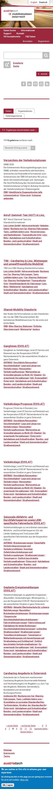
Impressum (9, 753)
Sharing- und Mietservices (18, 210)
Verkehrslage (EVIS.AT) (18, 461)
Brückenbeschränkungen (16, 613)
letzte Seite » (26, 732)
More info (24, 780)
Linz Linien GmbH (12, 225)
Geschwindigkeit (12, 365)
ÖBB (6, 192)
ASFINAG (8, 362)
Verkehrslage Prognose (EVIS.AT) (24, 403)
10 (21, 729)
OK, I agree (8, 785)
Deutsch (43, 2)
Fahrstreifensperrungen (15, 622)
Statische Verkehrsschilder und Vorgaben (12, 512)
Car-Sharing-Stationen (35, 277)
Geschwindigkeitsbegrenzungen (19, 629)
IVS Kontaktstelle (12, 36)
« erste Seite (12, 725)
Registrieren (43, 41)
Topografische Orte (31, 235)
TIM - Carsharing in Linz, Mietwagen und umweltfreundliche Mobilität (25, 262)
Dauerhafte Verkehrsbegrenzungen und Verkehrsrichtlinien (24, 546)
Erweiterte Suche (18, 64)
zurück (44, 74)
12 (30, 729)
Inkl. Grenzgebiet (38, 378)
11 (26, 729)
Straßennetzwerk (31, 244)
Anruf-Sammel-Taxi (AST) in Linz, (24, 215)
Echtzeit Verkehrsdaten (6, 341)
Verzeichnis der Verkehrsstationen (25, 160)
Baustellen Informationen (6, 582)
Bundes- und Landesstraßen (17, 241)
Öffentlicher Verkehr (6, 155)
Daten (8, 111)
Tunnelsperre (10, 558)
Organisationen (25, 111)
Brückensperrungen (23, 543)
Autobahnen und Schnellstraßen (25, 238)
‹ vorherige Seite (28, 725)
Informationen (28, 30)
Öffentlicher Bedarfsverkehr (12, 210)
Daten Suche (10, 30)
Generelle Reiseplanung (6, 210)
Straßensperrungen (34, 555)
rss (47, 84)
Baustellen (24, 610)
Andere (36, 329)
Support (7, 33)
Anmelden (28, 41)
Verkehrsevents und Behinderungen (30, 582)
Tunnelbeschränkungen (15, 635)
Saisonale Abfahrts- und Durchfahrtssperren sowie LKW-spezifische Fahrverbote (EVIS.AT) (24, 520)
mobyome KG (10, 696)
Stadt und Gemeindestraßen (17, 293)
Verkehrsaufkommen (14, 372)
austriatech (13, 763)
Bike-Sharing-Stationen (20, 326)
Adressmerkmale (30, 225)
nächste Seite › (41, 729)
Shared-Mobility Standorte (20, 309)
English (34, 2)
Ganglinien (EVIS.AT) (16, 346)
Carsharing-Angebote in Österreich (25, 673)
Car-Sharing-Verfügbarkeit (17, 280)
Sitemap (8, 750)
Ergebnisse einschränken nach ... (21, 130)
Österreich (25, 195)
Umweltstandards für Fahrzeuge (25, 283)
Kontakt (20, 33)
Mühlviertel (15, 287)
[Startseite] (18, 14)
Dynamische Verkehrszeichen (6, 512)
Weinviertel (25, 329)
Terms (7, 756)
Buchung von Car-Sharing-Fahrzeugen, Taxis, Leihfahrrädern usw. (26, 274)
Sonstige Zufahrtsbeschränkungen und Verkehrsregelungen (18, 552)
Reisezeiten (25, 369)
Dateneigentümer (14, 116)
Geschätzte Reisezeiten (25, 362)
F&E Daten (30, 36)
